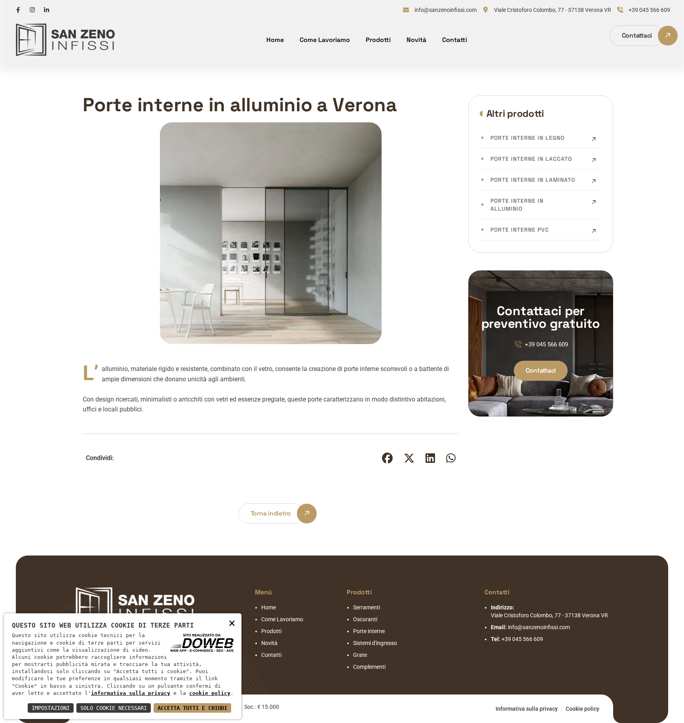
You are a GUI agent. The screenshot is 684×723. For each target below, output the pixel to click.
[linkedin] (430, 460)
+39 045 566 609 (649, 10)
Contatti (454, 40)
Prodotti (378, 40)
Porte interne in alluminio (516, 204)
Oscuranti (365, 619)
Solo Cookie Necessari (113, 708)
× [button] (232, 623)
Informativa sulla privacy (527, 709)
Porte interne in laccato (531, 158)
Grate (360, 655)
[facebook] (387, 460)
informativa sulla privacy (130, 693)
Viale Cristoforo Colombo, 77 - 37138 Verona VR (552, 10)
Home (275, 40)
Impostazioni (51, 708)
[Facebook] (18, 9)
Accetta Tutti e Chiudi (192, 708)
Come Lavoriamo (325, 40)
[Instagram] (32, 9)
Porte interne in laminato (532, 179)
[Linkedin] (46, 9)
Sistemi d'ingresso (375, 643)
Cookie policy (582, 709)
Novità (416, 40)
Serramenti (366, 607)
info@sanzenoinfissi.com (445, 10)
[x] (409, 460)
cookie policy (209, 693)
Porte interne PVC (519, 229)
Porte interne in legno (527, 137)
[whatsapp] (451, 460)
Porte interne (369, 631)
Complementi (369, 667)
